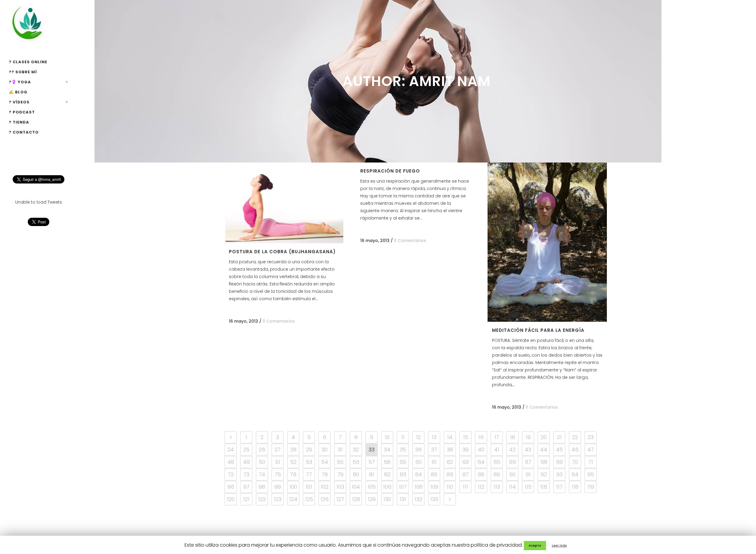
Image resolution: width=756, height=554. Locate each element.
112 (481, 486)
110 (450, 486)
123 (277, 499)
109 (434, 486)
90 (512, 474)
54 (324, 462)
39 (465, 449)
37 (434, 449)
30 (325, 449)
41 (496, 449)
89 (496, 474)
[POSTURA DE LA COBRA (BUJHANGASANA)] (284, 203)
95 (590, 474)
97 (246, 486)
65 (496, 462)
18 (512, 437)
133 (434, 499)
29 (309, 449)
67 (528, 462)
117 (559, 486)
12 (418, 437)
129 (372, 499)
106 (387, 486)
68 (543, 462)
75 (278, 474)
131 (403, 499)
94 (575, 474)
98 (262, 486)
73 (246, 474)
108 (419, 486)
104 (356, 486)
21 (559, 437)
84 (418, 474)
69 (559, 462)
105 (372, 486)
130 (387, 499)
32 (356, 449)
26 (262, 449)
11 (403, 437)
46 (575, 449)
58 (387, 462)
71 (590, 462)
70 (575, 462)
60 (418, 462)
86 (450, 474)
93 (559, 474)
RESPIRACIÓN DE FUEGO (390, 171)
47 (590, 449)
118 (575, 486)
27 (278, 449)
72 (231, 474)
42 (512, 449)
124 (293, 499)
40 (481, 449)
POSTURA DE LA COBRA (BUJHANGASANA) (282, 251)
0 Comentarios (279, 321)
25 (246, 449)
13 (434, 437)
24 (230, 449)
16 (481, 437)
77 (309, 474)
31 (340, 449)
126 (324, 499)
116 (543, 486)
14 (449, 437)
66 (512, 462)
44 (543, 449)
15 (465, 437)
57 (372, 462)
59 (403, 462)
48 (230, 462)
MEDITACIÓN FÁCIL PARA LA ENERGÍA (538, 330)
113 (496, 486)
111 (465, 486)
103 (340, 486)
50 (262, 462)
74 (262, 474)
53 (309, 462)
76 (293, 474)
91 (528, 474)
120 (230, 499)
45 (559, 449)
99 (277, 486)
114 (512, 486)
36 (418, 449)
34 (387, 449)
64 (481, 462)
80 (356, 474)
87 (465, 474)
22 (575, 437)
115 (528, 486)
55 (340, 462)
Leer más (559, 545)
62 (450, 462)
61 (434, 462)
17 (496, 437)
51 (277, 462)
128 (356, 499)
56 (356, 462)
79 (340, 474)
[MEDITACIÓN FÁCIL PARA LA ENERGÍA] (547, 242)
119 (590, 486)
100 (293, 486)
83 (403, 474)
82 (387, 474)
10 (387, 437)
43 (528, 449)
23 (591, 437)
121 (246, 499)
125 (309, 499)
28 (293, 449)
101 (309, 486)
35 (403, 449)
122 (262, 499)
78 (325, 474)
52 (293, 462)
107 (403, 486)
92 (544, 474)
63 (465, 462)
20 (544, 437)
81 (371, 474)
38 (450, 449)
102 (324, 486)
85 (434, 474)
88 (481, 474)
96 (230, 486)
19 (528, 437)
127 (340, 499)
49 (246, 462)
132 (418, 499)
